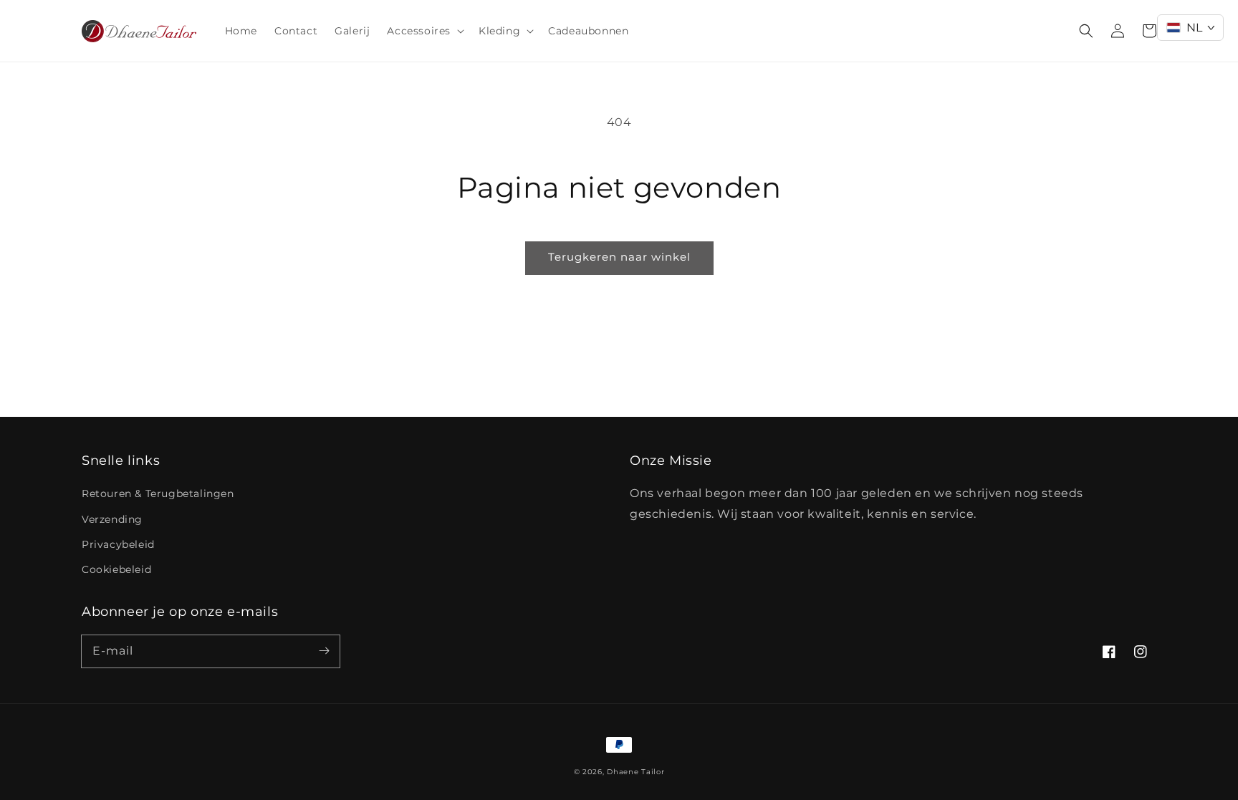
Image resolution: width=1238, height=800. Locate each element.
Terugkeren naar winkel (619, 257)
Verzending (112, 519)
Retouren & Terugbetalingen (158, 493)
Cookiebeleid (116, 569)
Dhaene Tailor (635, 771)
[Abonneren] (324, 651)
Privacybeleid (118, 544)
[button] (424, 31)
